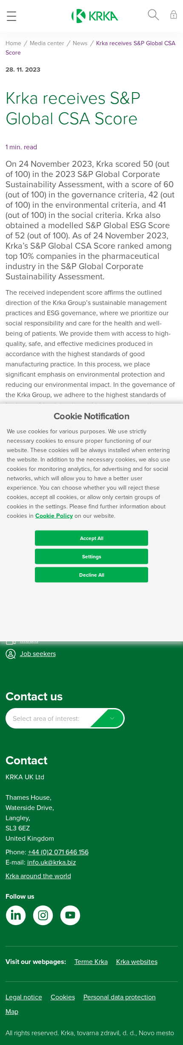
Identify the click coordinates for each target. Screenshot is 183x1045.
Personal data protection (119, 997)
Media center (47, 43)
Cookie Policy (54, 516)
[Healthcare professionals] (173, 16)
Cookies (63, 997)
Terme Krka (91, 962)
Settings (91, 557)
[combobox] (65, 718)
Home (13, 43)
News (80, 43)
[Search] (153, 16)
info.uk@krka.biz (51, 862)
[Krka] (94, 16)
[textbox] (65, 718)
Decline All (91, 575)
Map (12, 1011)
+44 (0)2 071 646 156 (58, 852)
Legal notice (24, 997)
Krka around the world (38, 876)
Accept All (91, 538)
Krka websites (136, 962)
